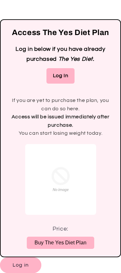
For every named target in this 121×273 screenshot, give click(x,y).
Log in (20, 265)
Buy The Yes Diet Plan (60, 242)
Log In (60, 75)
